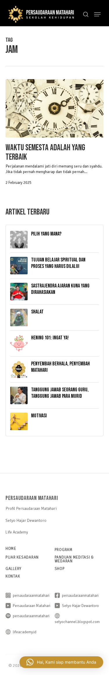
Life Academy (17, 532)
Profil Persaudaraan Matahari (31, 508)
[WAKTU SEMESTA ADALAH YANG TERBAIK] (55, 108)
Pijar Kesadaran (22, 557)
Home (11, 548)
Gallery (14, 568)
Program (64, 549)
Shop (60, 568)
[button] (97, 14)
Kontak (13, 576)
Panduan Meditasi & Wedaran (74, 559)
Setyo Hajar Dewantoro (26, 520)
